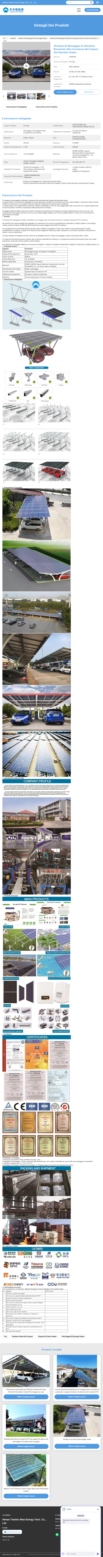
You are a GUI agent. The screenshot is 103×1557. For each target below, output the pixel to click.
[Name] (91, 2)
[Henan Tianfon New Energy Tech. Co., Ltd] (13, 10)
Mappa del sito (16, 1554)
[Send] (98, 1554)
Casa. (5, 38)
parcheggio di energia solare (73, 1336)
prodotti (13, 38)
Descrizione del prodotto (46, 107)
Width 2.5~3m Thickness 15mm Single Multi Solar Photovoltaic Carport (26, 1490)
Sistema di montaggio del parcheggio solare (32, 38)
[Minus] (98, 1509)
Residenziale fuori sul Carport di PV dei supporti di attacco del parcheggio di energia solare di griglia (26, 1440)
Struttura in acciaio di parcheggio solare (77, 1439)
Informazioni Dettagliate (16, 107)
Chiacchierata (92, 10)
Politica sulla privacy (7, 1554)
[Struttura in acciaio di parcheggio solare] (77, 1421)
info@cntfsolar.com (13, 1532)
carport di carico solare (47, 1336)
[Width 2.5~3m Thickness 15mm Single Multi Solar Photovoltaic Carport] (26, 1470)
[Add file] (63, 1554)
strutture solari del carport (22, 1336)
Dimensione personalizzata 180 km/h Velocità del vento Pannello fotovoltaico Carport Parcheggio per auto (26, 1391)
